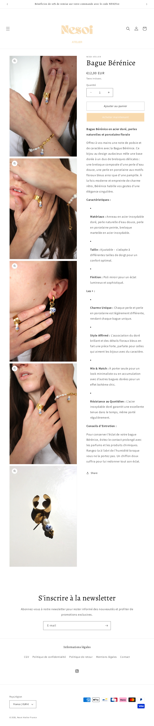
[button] (8, 29)
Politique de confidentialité (49, 657)
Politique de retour (81, 657)
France (33, 717)
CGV (26, 657)
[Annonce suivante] (147, 4)
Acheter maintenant (115, 117)
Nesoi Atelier (23, 717)
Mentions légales (106, 657)
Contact (125, 657)
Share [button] (94, 473)
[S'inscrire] (106, 625)
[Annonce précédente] (7, 4)
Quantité (91, 85)
